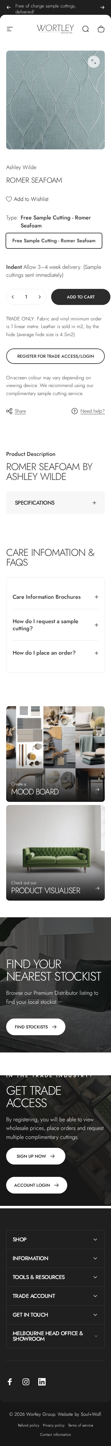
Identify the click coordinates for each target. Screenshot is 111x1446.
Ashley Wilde (21, 167)
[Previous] (8, 7)
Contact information (55, 1434)
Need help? (92, 411)
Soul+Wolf (91, 1414)
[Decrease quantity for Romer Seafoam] (12, 297)
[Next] (102, 7)
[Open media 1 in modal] (94, 62)
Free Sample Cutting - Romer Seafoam (54, 240)
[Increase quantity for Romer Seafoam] (39, 297)
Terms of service (80, 1425)
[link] (55, 356)
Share (20, 411)
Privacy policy (53, 1425)
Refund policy (28, 1425)
